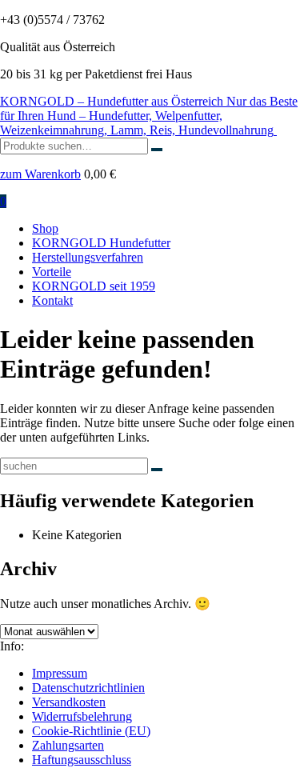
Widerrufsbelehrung (82, 716)
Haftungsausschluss (81, 759)
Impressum (59, 673)
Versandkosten (69, 702)
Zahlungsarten (68, 745)
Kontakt (52, 300)
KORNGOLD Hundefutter (101, 243)
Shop (45, 228)
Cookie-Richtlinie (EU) (91, 731)
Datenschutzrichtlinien (88, 687)
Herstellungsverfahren (87, 257)
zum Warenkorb (40, 174)
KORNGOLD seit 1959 (93, 286)
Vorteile (51, 271)
